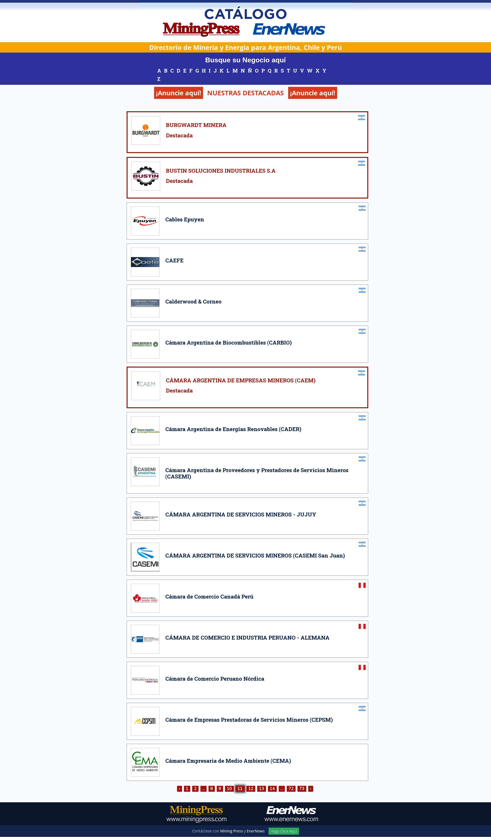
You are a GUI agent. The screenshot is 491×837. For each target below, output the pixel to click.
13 (261, 789)
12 (250, 789)
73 (301, 789)
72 (291, 789)
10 (229, 789)
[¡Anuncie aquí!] (220, 104)
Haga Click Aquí (283, 831)
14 (272, 789)
